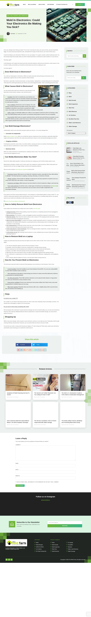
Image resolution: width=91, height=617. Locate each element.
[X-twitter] (72, 202)
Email (17, 469)
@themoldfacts (45, 500)
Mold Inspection (23, 15)
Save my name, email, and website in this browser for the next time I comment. (38, 481)
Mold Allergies (32, 4)
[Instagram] (67, 202)
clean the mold (36, 208)
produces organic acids (11, 136)
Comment (18, 444)
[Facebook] (70, 202)
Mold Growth (14, 15)
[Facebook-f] (9, 560)
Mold (24, 4)
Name (17, 463)
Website (18, 475)
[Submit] (83, 77)
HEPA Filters (42, 4)
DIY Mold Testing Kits (61, 4)
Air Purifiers (50, 4)
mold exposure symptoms (21, 169)
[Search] (84, 56)
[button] (73, 4)
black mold (54, 185)
